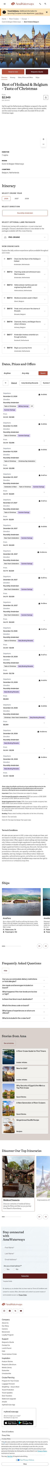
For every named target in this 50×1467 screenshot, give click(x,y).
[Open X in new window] (15, 1311)
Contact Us (6, 1345)
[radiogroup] (25, 1269)
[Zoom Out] (43, 144)
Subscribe (5, 1370)
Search (43, 373)
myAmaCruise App (8, 1404)
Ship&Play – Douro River (10, 1386)
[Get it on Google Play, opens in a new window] (25, 1422)
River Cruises (14, 19)
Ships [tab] (37, 77)
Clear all (14, 383)
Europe (24, 19)
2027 (16, 198)
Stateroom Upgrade (9, 1398)
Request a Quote (8, 1342)
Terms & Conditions (8, 1432)
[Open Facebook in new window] (9, 1311)
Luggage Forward (8, 1383)
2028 (27, 198)
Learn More (39, 13)
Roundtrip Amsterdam (25, 213)
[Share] (45, 97)
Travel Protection (8, 1389)
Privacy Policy (23, 1295)
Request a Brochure (9, 1364)
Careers (5, 1328)
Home (4, 19)
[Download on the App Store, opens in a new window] (11, 1422)
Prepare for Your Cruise (10, 1380)
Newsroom (6, 1331)
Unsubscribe (6, 1373)
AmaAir (4, 1401)
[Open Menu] (4, 4)
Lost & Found (6, 1348)
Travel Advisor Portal (9, 1354)
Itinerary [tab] (12, 77)
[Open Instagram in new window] (4, 1311)
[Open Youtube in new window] (21, 1311)
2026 (6, 198)
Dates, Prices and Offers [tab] (25, 77)
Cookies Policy (6, 1439)
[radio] (5, 1269)
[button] (45, 3)
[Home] (22, 4)
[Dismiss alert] (46, 12)
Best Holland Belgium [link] (31, 22)
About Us (5, 1322)
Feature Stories (7, 1361)
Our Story (5, 1325)
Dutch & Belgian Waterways (11, 22)
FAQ (3, 1351)
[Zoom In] (43, 139)
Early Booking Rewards (30, 383)
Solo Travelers (7, 1395)
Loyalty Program (7, 1334)
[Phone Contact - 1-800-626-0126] (40, 3)
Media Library (7, 1367)
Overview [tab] (4, 77)
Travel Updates (7, 1392)
